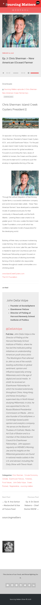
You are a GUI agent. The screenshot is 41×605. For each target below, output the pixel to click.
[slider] (35, 73)
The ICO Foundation (9, 277)
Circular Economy (31, 475)
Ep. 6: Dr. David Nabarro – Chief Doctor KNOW (31, 505)
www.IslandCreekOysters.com (13, 274)
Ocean (29, 482)
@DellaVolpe (14, 328)
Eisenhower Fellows (16, 479)
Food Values (7, 482)
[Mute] (28, 73)
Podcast (5, 486)
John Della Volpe (19, 482)
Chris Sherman (17, 475)
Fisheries (28, 479)
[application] (20, 71)
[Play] (3, 73)
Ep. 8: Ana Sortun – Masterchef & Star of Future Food (11, 505)
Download (8, 97)
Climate (5, 479)
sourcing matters (26, 486)
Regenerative (14, 486)
